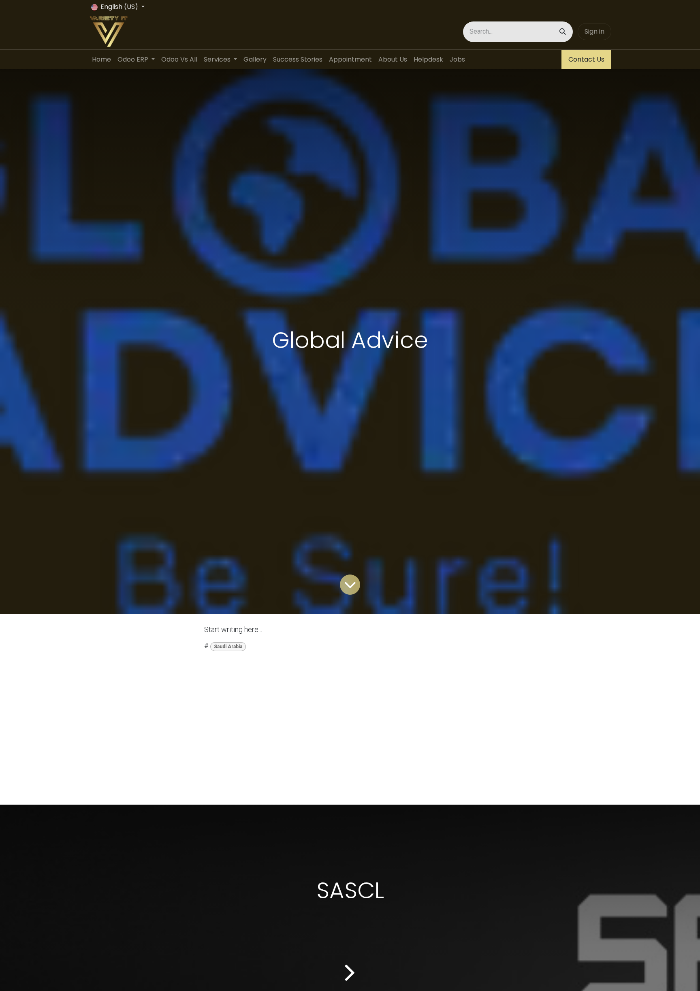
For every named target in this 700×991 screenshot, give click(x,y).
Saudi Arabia (228, 646)
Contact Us (586, 59)
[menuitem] (101, 59)
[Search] (563, 31)
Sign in (594, 31)
